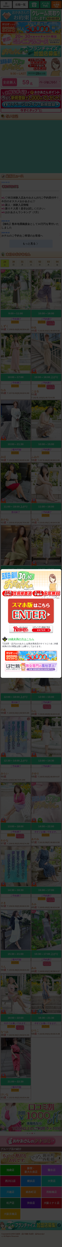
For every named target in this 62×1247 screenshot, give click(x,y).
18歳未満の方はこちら (21, 639)
